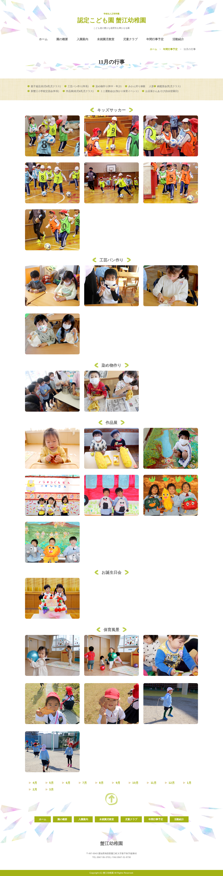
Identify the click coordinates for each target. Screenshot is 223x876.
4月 (35, 782)
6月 (68, 782)
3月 (51, 789)
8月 (101, 782)
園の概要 (62, 39)
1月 (189, 782)
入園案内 (82, 39)
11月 (154, 782)
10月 (135, 782)
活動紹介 (178, 39)
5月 (51, 782)
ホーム (43, 39)
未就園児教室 (105, 39)
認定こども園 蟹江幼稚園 (111, 20)
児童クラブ (130, 39)
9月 (118, 782)
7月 (84, 782)
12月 (172, 782)
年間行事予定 (155, 39)
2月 (35, 789)
